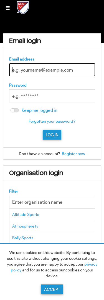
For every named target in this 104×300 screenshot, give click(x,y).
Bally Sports (22, 237)
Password (18, 85)
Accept (52, 289)
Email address (21, 59)
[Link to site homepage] (23, 12)
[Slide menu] (8, 8)
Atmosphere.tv (25, 226)
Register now (73, 153)
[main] (52, 157)
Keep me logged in (39, 110)
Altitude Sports (25, 214)
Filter (13, 191)
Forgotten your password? (52, 121)
